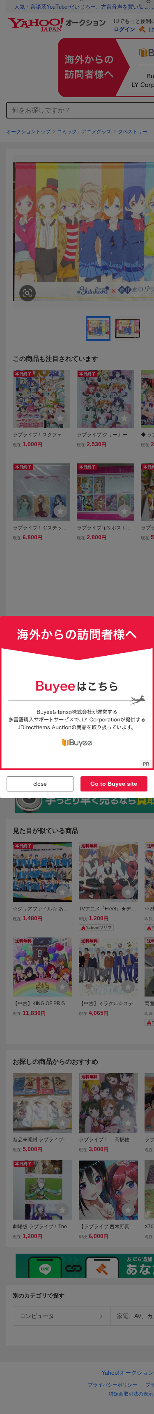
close (40, 783)
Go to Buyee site (113, 783)
